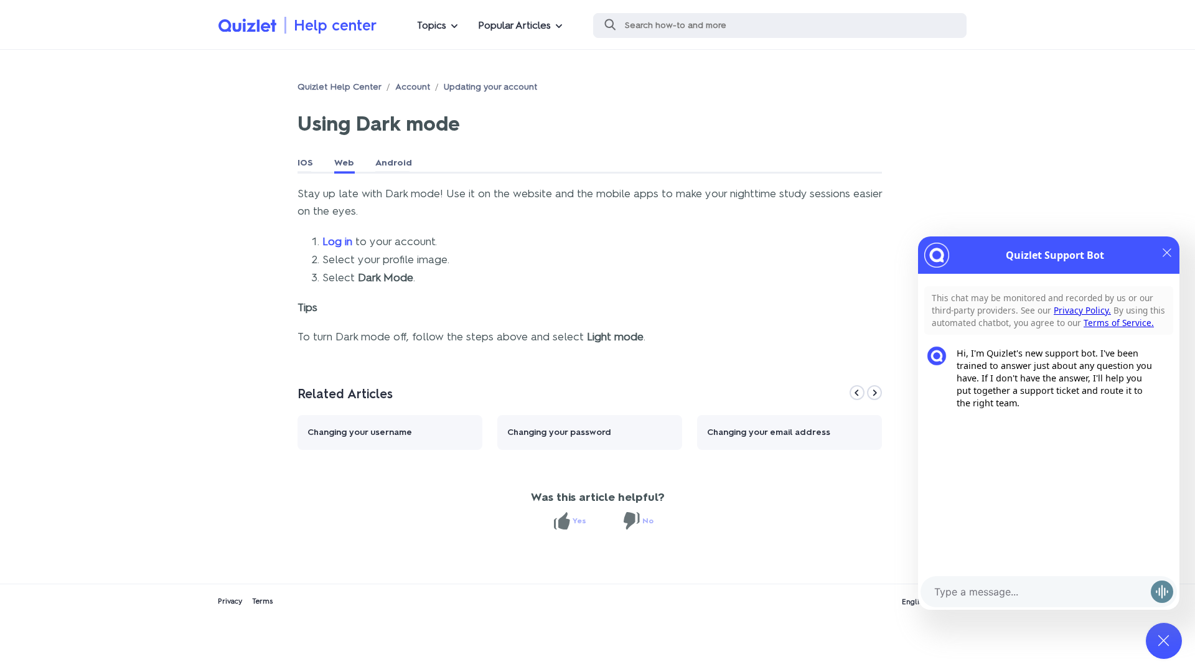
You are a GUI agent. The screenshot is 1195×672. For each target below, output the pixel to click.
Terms (262, 601)
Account (412, 87)
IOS (305, 162)
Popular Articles (514, 25)
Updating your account (490, 87)
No (648, 520)
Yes (579, 520)
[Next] (874, 392)
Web (344, 162)
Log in (337, 241)
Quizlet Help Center (340, 87)
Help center (335, 25)
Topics (431, 25)
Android (393, 162)
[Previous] (857, 392)
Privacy (230, 601)
